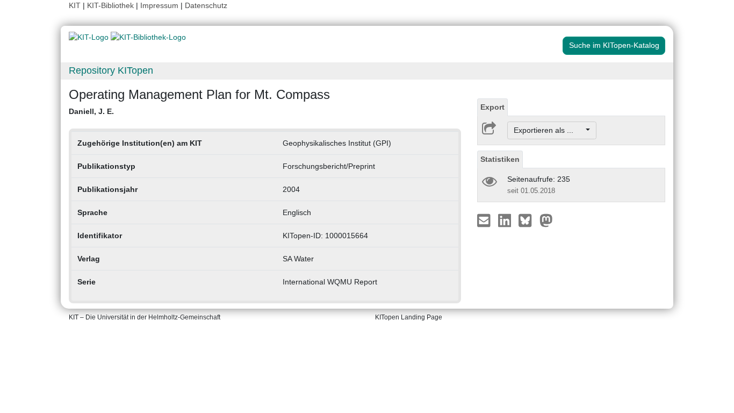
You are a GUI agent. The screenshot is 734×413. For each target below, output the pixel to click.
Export (492, 107)
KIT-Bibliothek (111, 5)
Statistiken (500, 159)
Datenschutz (206, 5)
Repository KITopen (111, 70)
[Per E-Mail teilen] (485, 220)
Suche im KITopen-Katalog (614, 45)
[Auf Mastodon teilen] (546, 220)
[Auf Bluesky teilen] (528, 220)
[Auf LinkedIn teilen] (506, 220)
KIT (75, 5)
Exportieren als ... (549, 130)
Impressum (159, 5)
